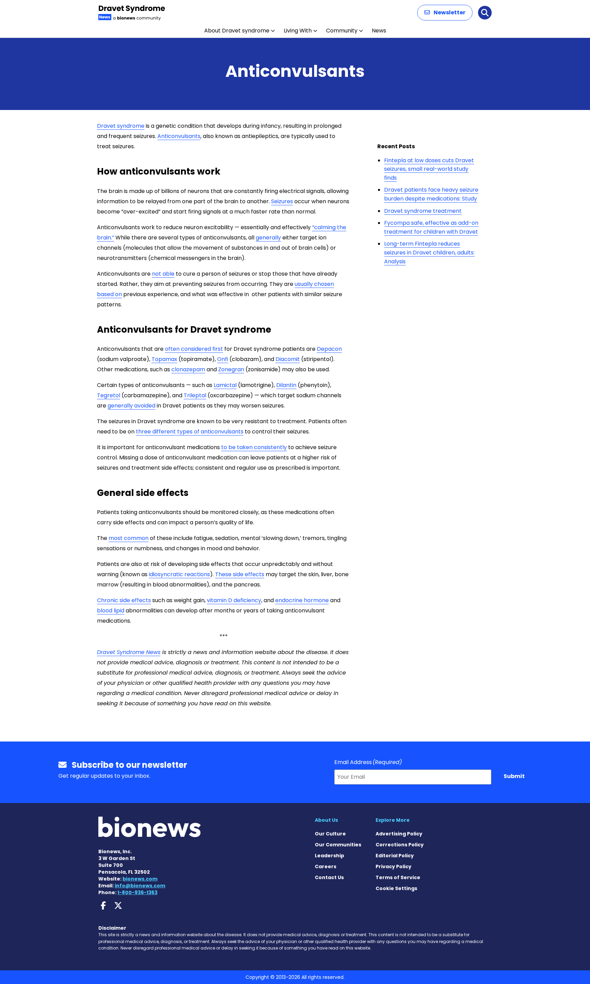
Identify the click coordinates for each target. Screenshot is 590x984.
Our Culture (330, 833)
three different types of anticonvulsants (189, 431)
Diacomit (288, 359)
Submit (514, 776)
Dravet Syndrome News (128, 652)
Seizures (282, 201)
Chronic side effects (124, 600)
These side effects (239, 574)
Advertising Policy (399, 833)
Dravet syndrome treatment (423, 211)
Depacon (329, 349)
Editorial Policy (395, 855)
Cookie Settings (396, 888)
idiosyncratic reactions (179, 574)
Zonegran (231, 369)
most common (129, 538)
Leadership (329, 855)
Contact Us (329, 877)
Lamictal (225, 385)
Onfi (222, 359)
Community (341, 30)
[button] (445, 12)
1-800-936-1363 (137, 892)
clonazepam (188, 369)
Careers (325, 866)
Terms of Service (398, 877)
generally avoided (131, 406)
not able (163, 274)
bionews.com (140, 878)
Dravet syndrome (120, 126)
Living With (298, 30)
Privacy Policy (393, 866)
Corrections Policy (400, 844)
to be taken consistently (254, 447)
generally (268, 237)
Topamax (164, 359)
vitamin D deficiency (234, 600)
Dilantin (286, 385)
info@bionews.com (140, 885)
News (379, 30)
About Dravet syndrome (236, 30)
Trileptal (195, 395)
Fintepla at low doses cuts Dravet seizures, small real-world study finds (429, 169)
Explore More (393, 820)
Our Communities (338, 844)
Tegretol (108, 395)
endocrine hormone (302, 600)
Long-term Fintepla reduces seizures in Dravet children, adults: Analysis (429, 252)
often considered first (194, 349)
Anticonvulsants (178, 136)
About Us (326, 820)
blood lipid (110, 610)
